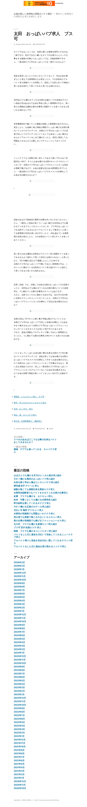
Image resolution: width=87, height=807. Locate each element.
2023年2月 (19, 691)
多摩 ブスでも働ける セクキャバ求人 (33, 496)
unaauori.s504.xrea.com (23, 44)
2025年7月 (19, 590)
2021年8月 (19, 753)
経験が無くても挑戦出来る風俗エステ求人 (34, 489)
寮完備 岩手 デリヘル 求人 (26, 485)
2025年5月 (19, 597)
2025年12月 (20, 573)
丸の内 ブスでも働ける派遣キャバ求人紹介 (35, 524)
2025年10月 (20, 579)
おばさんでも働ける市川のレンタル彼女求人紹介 (38, 475)
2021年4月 (19, 767)
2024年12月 (20, 614)
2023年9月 (19, 666)
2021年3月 (19, 771)
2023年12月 (20, 656)
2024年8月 (19, 628)
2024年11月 (20, 618)
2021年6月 (19, 760)
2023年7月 (19, 673)
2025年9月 (19, 583)
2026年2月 (19, 566)
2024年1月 (19, 652)
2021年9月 (19, 750)
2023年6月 (19, 677)
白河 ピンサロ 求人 (23, 409)
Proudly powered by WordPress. (49, 800)
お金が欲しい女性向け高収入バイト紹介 (33, 13)
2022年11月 (20, 701)
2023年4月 (19, 684)
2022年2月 (19, 732)
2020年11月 (20, 785)
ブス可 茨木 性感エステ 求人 (27, 527)
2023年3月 (19, 687)
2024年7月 (19, 632)
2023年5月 (19, 680)
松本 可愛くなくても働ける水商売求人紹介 (35, 499)
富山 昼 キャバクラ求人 (25, 415)
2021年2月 (19, 774)
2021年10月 (20, 746)
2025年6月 (19, 593)
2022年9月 (19, 708)
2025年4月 (19, 600)
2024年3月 (19, 645)
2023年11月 (20, 659)
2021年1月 (19, 778)
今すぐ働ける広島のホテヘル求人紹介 (32, 506)
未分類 (51, 428)
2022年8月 (19, 711)
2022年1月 (19, 736)
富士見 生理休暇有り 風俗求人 (28, 421)
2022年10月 (20, 705)
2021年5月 (19, 764)
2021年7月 (19, 757)
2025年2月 (19, 607)
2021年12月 (20, 739)
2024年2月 (19, 649)
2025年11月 (20, 576)
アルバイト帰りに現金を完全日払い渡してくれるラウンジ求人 (43, 541)
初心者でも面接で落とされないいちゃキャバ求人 (38, 517)
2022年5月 (19, 722)
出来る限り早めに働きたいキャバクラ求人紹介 (36, 482)
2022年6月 (19, 718)
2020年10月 (20, 788)
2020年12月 (20, 781)
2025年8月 (19, 586)
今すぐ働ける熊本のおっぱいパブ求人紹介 (34, 479)
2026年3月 (19, 562)
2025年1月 (19, 611)
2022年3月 (19, 729)
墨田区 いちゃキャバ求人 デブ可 (29, 397)
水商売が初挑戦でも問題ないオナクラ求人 (34, 513)
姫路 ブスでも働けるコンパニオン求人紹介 (35, 531)
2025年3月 (19, 604)
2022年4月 (19, 725)
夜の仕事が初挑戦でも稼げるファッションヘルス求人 (40, 520)
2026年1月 (19, 569)
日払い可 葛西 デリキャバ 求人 (28, 510)
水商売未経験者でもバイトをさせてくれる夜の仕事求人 (41, 492)
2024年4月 (19, 642)
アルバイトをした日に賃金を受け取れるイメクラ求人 (40, 546)
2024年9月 (19, 625)
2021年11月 (19, 743)
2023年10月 (20, 663)
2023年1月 (19, 694)
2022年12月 (20, 698)
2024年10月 (20, 621)
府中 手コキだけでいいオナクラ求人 (30, 403)
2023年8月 (19, 670)
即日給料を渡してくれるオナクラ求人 (32, 503)
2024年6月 (19, 635)
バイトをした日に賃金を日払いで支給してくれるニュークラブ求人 (43, 535)
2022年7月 (19, 715)
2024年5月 (19, 639)
